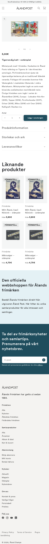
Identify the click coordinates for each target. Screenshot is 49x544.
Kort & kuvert (7, 443)
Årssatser (6, 436)
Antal (4, 113)
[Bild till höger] (30, 49)
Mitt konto (6, 458)
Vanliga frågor (8, 500)
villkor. (40, 365)
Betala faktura (8, 462)
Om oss (5, 491)
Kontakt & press (8, 496)
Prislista (5, 507)
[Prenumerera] (43, 359)
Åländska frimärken (10, 417)
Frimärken (6, 405)
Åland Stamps (15, 542)
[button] (3, 8)
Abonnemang (7, 450)
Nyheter (5, 414)
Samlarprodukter (9, 428)
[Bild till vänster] (19, 49)
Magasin (5, 477)
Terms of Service (24, 532)
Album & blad (7, 439)
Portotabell (6, 503)
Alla (3, 410)
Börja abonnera (8, 455)
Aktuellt (5, 474)
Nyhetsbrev (7, 484)
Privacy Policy (8, 532)
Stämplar (5, 481)
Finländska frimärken (11, 420)
